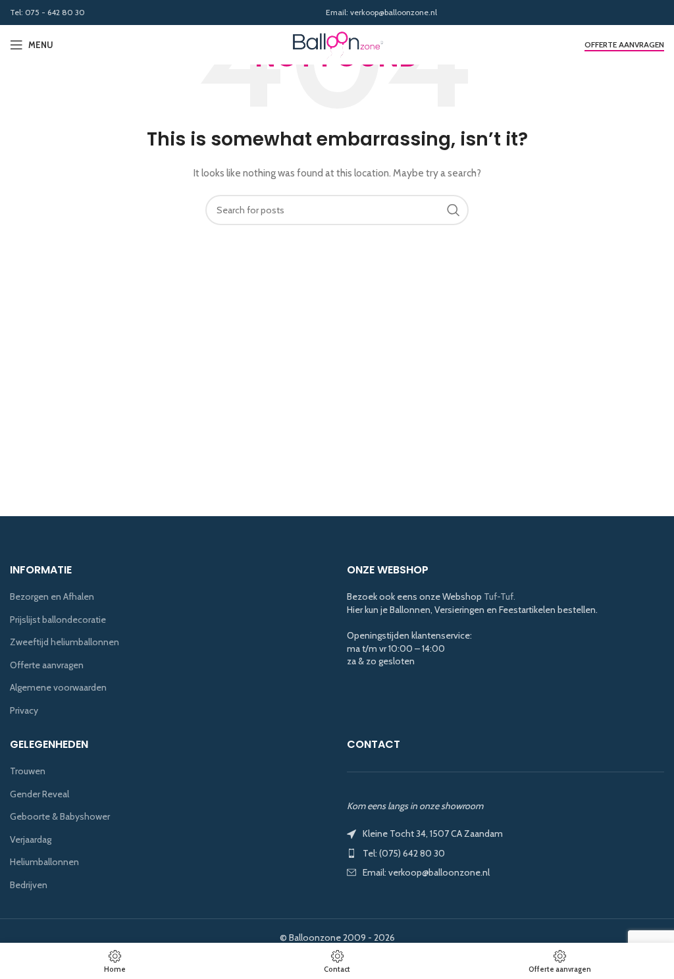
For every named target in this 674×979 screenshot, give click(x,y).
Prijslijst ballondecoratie (58, 619)
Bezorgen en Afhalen (52, 596)
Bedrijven (28, 885)
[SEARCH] (453, 210)
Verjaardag (30, 839)
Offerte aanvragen (624, 44)
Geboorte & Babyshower (60, 816)
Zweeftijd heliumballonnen (64, 642)
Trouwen (27, 771)
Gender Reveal (39, 794)
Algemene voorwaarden (58, 687)
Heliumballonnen (44, 862)
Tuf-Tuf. (499, 596)
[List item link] (505, 853)
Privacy (24, 710)
